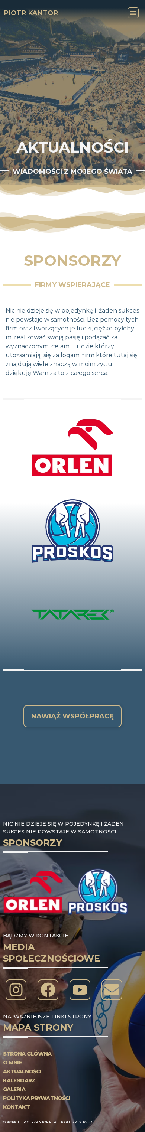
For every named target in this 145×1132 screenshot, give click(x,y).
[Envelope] (112, 989)
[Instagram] (16, 989)
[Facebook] (48, 989)
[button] (133, 12)
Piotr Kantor (31, 13)
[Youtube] (80, 989)
